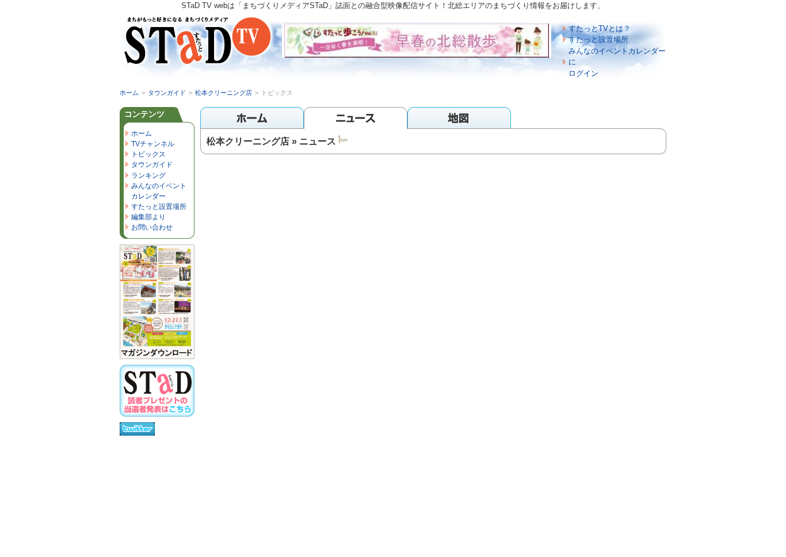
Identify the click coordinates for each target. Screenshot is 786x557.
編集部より (148, 217)
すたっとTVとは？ (599, 28)
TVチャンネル (152, 144)
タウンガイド (167, 92)
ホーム (129, 92)
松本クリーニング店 (223, 92)
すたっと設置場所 (598, 39)
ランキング (148, 175)
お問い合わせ (152, 227)
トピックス (148, 154)
